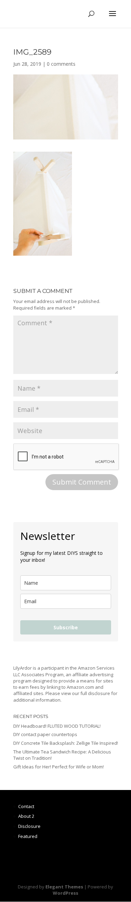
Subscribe (65, 627)
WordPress (65, 893)
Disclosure (29, 826)
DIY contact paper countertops (45, 734)
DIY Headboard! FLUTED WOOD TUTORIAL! (57, 726)
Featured (27, 836)
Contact (26, 806)
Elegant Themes (64, 887)
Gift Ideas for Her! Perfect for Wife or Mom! (58, 767)
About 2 (26, 816)
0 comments (61, 64)
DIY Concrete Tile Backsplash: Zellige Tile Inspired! (65, 743)
